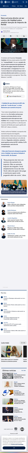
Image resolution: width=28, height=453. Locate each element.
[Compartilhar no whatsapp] (4, 36)
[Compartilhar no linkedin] (24, 36)
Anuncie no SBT (14, 433)
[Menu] (26, 2)
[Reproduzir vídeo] (14, 45)
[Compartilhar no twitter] (17, 36)
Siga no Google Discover (15, 96)
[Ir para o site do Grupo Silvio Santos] (11, 429)
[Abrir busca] (23, 2)
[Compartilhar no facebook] (11, 36)
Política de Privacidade (17, 444)
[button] (11, 355)
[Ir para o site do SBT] (22, 429)
